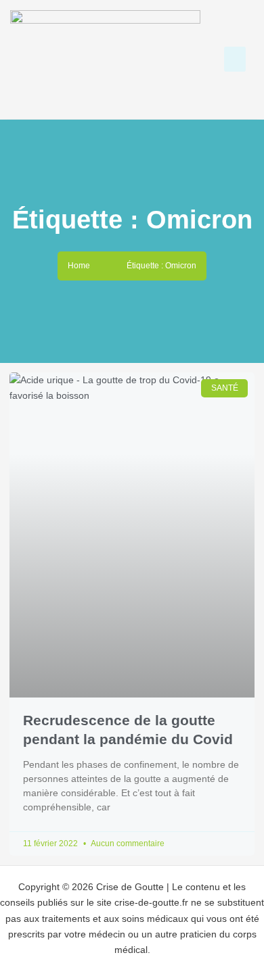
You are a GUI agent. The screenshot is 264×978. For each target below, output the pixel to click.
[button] (235, 59)
